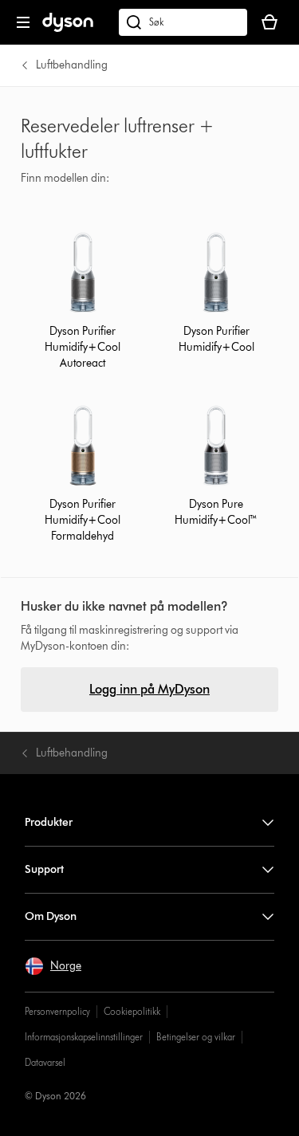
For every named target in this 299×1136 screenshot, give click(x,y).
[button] (53, 966)
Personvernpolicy (57, 1011)
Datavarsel (45, 1062)
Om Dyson (51, 916)
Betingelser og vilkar (195, 1037)
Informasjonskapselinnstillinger (84, 1037)
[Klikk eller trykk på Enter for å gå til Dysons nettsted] (67, 28)
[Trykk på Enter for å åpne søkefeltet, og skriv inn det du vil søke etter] (183, 22)
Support (44, 869)
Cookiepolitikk (132, 1011)
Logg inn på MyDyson (149, 689)
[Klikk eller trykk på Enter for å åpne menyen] (23, 22)
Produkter (49, 822)
